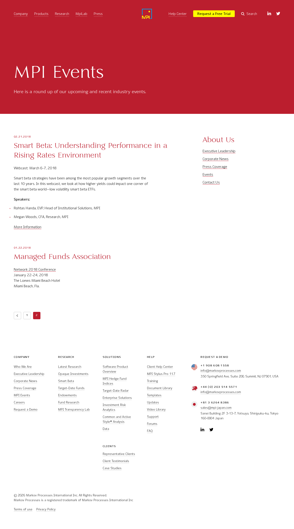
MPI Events (22, 395)
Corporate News (216, 159)
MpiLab (81, 14)
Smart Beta (66, 381)
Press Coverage (215, 167)
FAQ (150, 431)
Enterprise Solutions (117, 398)
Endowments (67, 395)
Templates (154, 395)
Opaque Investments (73, 374)
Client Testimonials (116, 461)
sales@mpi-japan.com (216, 407)
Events (208, 174)
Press (98, 14)
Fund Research (68, 402)
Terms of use (23, 509)
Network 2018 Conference (35, 269)
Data (106, 429)
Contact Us (211, 182)
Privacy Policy (46, 509)
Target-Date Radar (116, 390)
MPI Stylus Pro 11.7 (161, 374)
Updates (153, 402)
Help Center (178, 14)
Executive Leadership (219, 151)
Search (251, 14)
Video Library (156, 409)
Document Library (159, 388)
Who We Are (23, 366)
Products (41, 14)
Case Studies (112, 468)
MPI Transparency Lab (74, 409)
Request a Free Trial (214, 14)
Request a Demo (25, 409)
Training (152, 381)
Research (62, 14)
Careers (19, 402)
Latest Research (69, 366)
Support (153, 416)
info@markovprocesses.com (221, 370)
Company (21, 14)
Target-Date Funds (71, 388)
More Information (27, 227)
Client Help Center (160, 366)
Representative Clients (119, 454)
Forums (152, 424)
